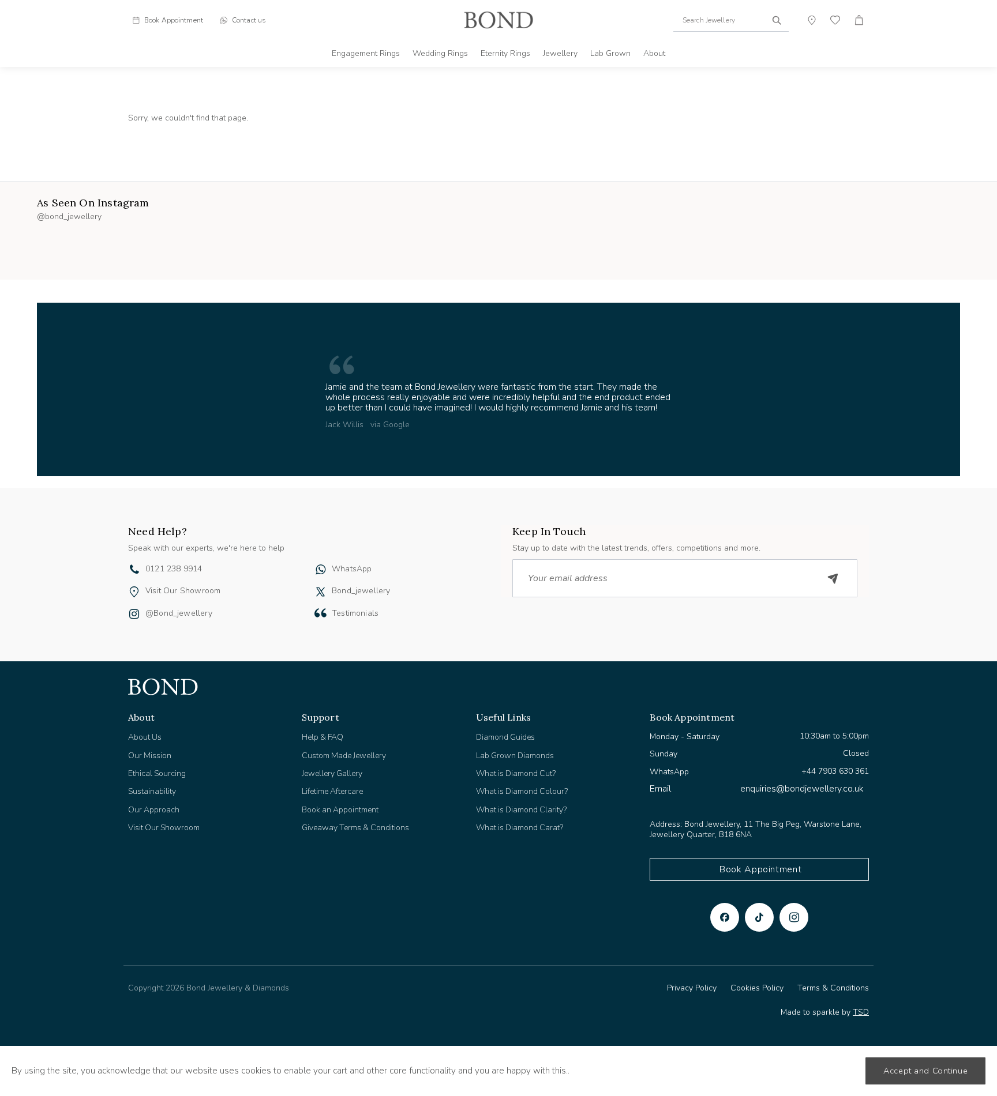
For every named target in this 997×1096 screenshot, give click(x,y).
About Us (145, 737)
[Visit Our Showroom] (134, 592)
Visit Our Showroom (182, 590)
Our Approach (153, 809)
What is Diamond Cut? (516, 773)
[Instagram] (793, 917)
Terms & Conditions (833, 987)
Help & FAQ (322, 737)
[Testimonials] (320, 612)
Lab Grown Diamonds (515, 755)
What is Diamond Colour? (522, 791)
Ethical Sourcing (157, 773)
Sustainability (152, 791)
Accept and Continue (925, 1070)
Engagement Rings (366, 53)
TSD (861, 1012)
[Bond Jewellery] (498, 20)
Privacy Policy (692, 987)
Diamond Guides (505, 737)
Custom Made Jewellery (344, 755)
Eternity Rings (505, 53)
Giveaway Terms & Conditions (355, 827)
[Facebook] (724, 917)
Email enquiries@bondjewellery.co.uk (757, 788)
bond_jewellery (361, 590)
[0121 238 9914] (134, 570)
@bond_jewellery (178, 613)
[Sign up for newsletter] (833, 578)
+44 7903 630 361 (835, 771)
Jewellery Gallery (332, 773)
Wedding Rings (440, 53)
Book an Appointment (340, 809)
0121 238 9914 (173, 568)
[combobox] (731, 20)
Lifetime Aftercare (332, 791)
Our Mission (149, 755)
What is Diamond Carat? (519, 827)
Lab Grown (610, 53)
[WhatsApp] (320, 570)
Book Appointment (760, 869)
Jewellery (560, 53)
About (654, 53)
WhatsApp (352, 568)
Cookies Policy (757, 987)
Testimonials (355, 613)
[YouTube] (759, 917)
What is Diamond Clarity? (521, 809)
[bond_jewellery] (320, 592)
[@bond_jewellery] (134, 615)
